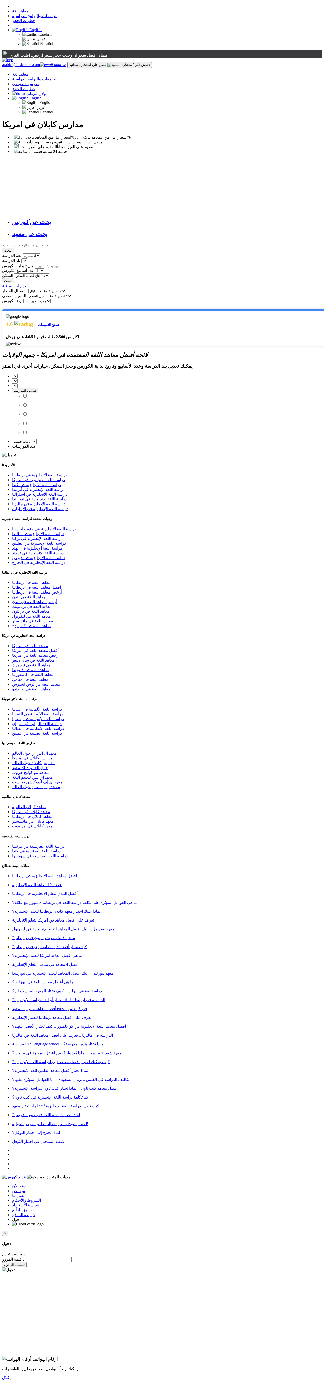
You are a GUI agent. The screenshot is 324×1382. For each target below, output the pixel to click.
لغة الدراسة (12, 255)
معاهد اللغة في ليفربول (31, 616)
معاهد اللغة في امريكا (30, 646)
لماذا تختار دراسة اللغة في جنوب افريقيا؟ (46, 1115)
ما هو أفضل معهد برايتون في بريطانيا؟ (43, 938)
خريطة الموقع (23, 1215)
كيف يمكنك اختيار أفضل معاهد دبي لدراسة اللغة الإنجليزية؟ (61, 1062)
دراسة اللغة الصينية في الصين (37, 733)
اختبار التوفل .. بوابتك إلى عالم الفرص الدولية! (50, 1124)
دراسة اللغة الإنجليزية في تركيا (37, 538)
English (35, 30)
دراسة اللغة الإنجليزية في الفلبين (39, 543)
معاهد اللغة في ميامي (30, 679)
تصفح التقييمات (48, 325)
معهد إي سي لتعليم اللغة (32, 777)
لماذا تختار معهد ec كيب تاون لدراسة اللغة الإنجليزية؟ (55, 1106)
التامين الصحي (14, 296)
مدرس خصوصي (25, 84)
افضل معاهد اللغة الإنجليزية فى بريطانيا (44, 876)
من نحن (18, 1191)
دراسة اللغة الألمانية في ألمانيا (37, 709)
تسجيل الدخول (14, 1265)
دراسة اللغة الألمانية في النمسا (37, 714)
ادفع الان (19, 1186)
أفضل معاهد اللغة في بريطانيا (36, 587)
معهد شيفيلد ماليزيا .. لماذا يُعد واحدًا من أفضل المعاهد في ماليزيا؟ (67, 1053)
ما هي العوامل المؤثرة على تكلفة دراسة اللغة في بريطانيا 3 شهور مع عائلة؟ (74, 902)
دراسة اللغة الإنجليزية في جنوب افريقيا (44, 529)
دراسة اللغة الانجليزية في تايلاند (38, 553)
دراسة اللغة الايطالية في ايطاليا (38, 728)
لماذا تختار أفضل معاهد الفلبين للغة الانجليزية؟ (50, 1070)
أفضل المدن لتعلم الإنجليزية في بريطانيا (45, 893)
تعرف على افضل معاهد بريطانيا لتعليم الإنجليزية (51, 1017)
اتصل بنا (18, 1195)
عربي (40, 39)
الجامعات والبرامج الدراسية (34, 16)
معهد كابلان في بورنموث (32, 826)
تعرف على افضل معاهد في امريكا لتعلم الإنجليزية (53, 920)
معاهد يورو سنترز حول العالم (36, 787)
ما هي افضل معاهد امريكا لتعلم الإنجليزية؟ (47, 955)
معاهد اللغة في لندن (29, 597)
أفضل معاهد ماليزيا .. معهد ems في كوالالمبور (49, 1008)
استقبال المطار (14, 291)
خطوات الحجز (23, 20)
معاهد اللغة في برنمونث (32, 606)
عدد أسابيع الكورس (18, 270)
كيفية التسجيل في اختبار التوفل (38, 1141)
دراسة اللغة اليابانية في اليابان (37, 723)
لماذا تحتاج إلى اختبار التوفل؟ (36, 1132)
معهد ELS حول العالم (30, 767)
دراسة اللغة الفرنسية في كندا (36, 851)
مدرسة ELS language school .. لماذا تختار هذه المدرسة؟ (58, 1044)
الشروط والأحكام (26, 1200)
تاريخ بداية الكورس (17, 266)
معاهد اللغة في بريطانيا (31, 582)
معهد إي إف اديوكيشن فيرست (37, 782)
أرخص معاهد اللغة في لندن (34, 602)
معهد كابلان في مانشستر (33, 821)
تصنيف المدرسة (25, 391)
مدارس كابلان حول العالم (33, 763)
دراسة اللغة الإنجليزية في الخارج (38, 562)
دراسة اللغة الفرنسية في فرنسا (38, 846)
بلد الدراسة (11, 260)
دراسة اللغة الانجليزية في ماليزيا (38, 504)
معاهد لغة (20, 11)
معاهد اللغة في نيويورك (31, 665)
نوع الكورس (12, 301)
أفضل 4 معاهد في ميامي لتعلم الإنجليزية (45, 964)
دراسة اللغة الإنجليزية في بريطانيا (39, 475)
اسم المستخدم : (15, 1254)
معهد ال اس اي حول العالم (34, 753)
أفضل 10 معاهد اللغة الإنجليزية (37, 885)
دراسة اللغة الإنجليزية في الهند (37, 548)
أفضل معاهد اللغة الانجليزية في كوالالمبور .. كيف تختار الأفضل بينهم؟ (69, 1026)
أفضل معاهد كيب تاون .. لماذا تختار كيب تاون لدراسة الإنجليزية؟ (65, 1088)
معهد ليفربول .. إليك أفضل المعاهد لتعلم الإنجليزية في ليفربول (63, 929)
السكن (7, 275)
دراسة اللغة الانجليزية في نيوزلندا (39, 499)
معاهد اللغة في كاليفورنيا (32, 674)
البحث (8, 250)
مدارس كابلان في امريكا (32, 758)
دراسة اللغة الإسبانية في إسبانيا (38, 719)
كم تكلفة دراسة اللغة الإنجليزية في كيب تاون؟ (50, 1097)
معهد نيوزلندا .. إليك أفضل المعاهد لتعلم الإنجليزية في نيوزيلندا (62, 973)
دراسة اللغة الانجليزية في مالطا (38, 534)
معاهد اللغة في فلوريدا (30, 670)
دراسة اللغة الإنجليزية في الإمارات (40, 509)
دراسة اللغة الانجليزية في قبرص (38, 558)
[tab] (167, 221)
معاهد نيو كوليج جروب (30, 772)
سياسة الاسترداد (25, 1205)
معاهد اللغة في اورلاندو (31, 689)
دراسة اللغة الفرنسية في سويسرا (40, 856)
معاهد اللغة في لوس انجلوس (36, 684)
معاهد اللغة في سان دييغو (33, 660)
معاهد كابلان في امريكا (31, 811)
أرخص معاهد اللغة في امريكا (36, 655)
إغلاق (6, 1377)
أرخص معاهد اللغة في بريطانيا (37, 592)
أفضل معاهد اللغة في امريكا (35, 650)
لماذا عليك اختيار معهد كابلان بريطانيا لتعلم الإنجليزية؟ (56, 911)
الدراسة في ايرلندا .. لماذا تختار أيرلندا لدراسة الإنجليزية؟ (58, 1000)
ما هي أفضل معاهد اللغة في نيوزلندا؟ (43, 982)
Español (46, 43)
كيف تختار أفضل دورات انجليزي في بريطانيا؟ (49, 947)
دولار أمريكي (37, 93)
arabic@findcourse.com (21, 64)
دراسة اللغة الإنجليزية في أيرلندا (38, 489)
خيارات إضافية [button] (14, 286)
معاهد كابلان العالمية (29, 807)
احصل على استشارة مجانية (88, 65)
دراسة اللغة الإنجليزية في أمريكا (38, 480)
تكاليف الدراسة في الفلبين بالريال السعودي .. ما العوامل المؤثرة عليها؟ (71, 1079)
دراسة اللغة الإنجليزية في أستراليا (39, 494)
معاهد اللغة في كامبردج (31, 626)
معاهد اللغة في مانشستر (32, 621)
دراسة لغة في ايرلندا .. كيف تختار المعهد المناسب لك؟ (57, 991)
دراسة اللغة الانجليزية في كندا (36, 484)
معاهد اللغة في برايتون (31, 611)
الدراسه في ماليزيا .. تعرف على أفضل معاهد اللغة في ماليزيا (62, 1035)
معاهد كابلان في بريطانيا (32, 816)
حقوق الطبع (22, 1210)
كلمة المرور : (13, 1259)
